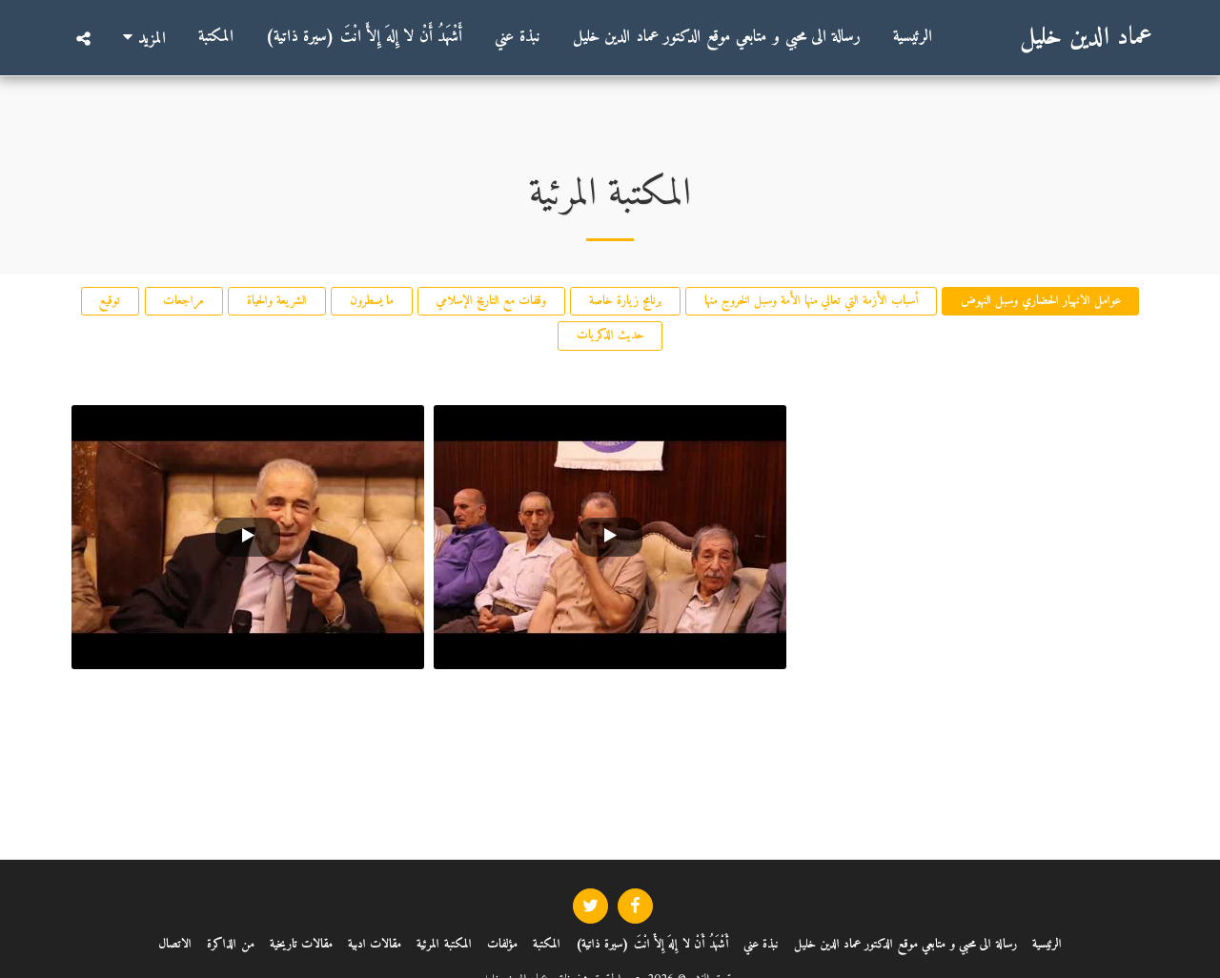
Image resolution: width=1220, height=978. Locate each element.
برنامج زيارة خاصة (625, 301)
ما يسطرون (372, 301)
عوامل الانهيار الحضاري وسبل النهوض (1041, 301)
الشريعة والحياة (277, 301)
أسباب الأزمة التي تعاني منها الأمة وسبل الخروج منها (811, 301)
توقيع (109, 301)
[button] (83, 38)
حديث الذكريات (610, 335)
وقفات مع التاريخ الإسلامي (491, 301)
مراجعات (183, 301)
